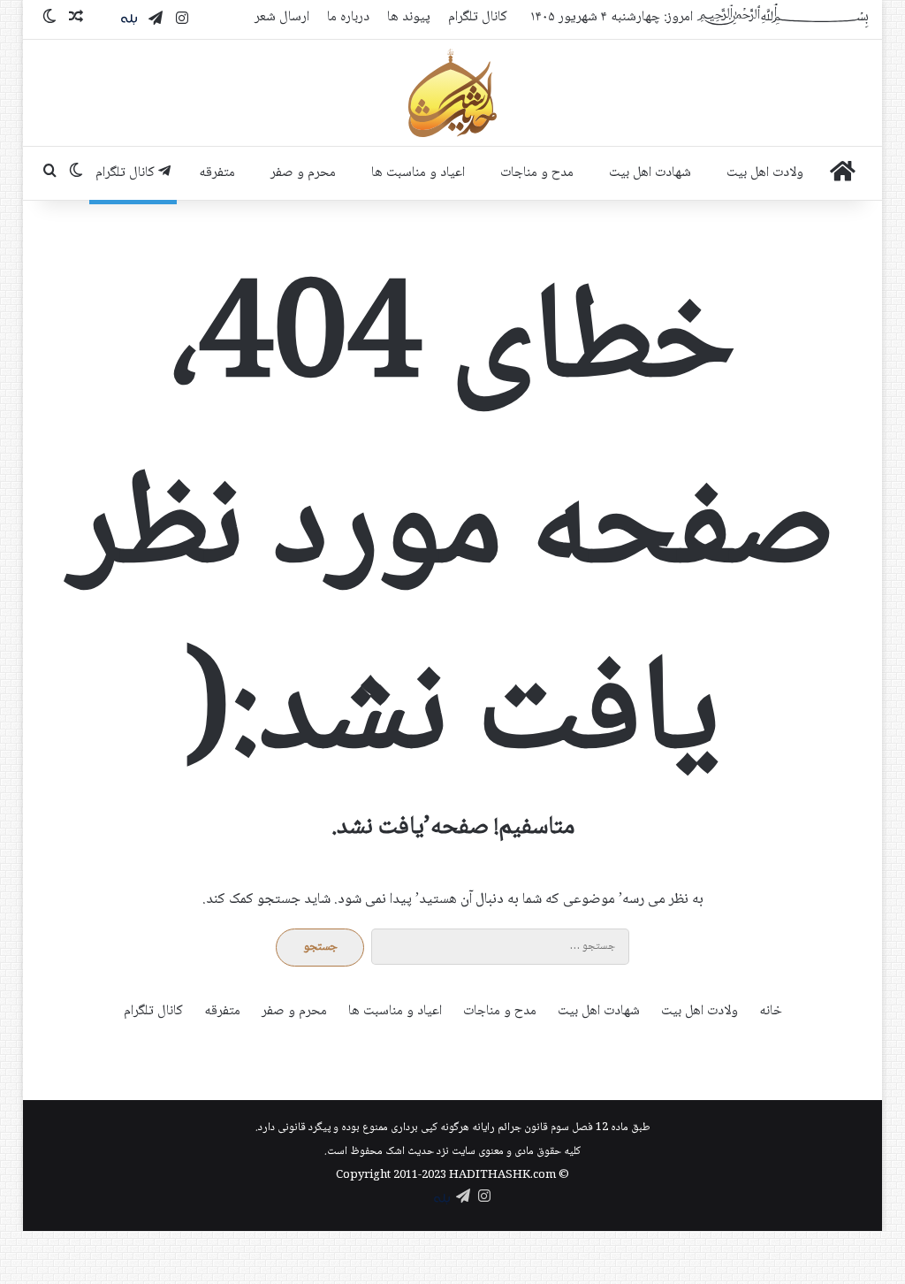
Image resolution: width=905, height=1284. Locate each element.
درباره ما (348, 17)
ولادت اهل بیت (764, 173)
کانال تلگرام (477, 17)
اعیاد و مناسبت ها (418, 173)
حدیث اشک (409, 1151)
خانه (770, 1011)
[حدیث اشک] (452, 93)
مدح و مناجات (537, 173)
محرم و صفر (303, 173)
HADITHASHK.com (502, 1175)
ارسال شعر (282, 17)
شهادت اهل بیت (650, 173)
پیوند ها (408, 17)
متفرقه (217, 173)
